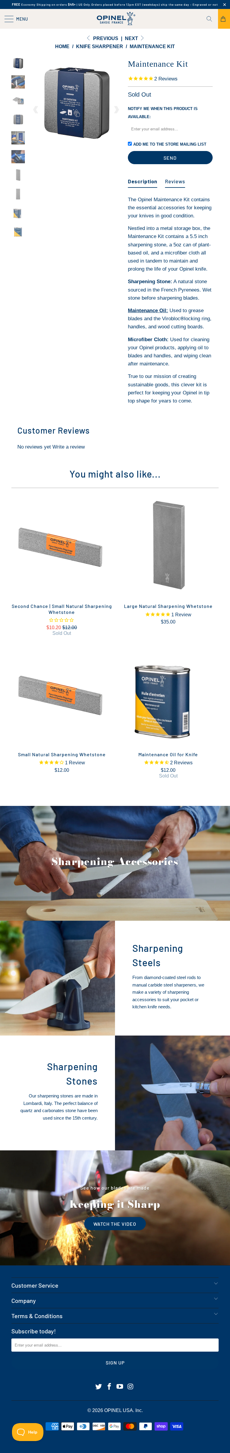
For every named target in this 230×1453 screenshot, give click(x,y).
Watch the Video (114, 1223)
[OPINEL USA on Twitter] (98, 1387)
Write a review (68, 447)
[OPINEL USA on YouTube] (120, 1387)
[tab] (142, 179)
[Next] (116, 110)
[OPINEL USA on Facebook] (109, 1387)
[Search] (211, 19)
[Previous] (36, 110)
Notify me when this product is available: (163, 112)
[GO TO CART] (224, 19)
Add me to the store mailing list (169, 144)
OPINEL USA (118, 1410)
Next (132, 38)
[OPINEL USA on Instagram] (130, 1387)
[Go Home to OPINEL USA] (115, 19)
